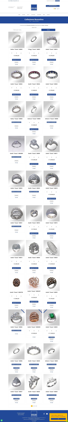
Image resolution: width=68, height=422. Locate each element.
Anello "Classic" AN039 (34, 361)
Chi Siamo (23, 14)
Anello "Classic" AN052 (51, 292)
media (44, 14)
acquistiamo (39, 14)
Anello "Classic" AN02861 (34, 327)
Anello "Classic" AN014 (34, 223)
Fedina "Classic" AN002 (16, 49)
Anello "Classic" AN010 (51, 49)
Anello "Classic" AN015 (51, 223)
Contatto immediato (20, 6)
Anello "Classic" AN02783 (16, 292)
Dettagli (16, 64)
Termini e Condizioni (21, 413)
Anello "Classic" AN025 (51, 327)
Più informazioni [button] (62, 416)
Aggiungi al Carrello (16, 59)
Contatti (48, 14)
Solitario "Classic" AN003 (34, 118)
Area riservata (34, 421)
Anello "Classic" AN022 (34, 188)
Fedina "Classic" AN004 (16, 118)
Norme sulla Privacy (21, 414)
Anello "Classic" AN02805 (16, 153)
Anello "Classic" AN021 (16, 223)
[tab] (11, 53)
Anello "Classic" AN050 (34, 257)
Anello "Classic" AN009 (34, 153)
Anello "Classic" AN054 (51, 257)
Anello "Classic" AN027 (16, 391)
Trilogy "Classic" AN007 (34, 49)
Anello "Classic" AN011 (51, 153)
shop (28, 14)
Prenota (16, 62)
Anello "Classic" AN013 (16, 257)
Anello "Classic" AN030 (51, 391)
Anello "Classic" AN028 (16, 84)
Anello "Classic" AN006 (16, 361)
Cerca (48, 29)
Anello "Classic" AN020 (16, 327)
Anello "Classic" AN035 (34, 391)
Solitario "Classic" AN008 (51, 118)
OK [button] (58, 418)
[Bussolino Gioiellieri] (34, 7)
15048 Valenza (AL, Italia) (11, 6)
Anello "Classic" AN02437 (34, 291)
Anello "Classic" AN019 (51, 188)
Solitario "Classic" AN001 (51, 361)
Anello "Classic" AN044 (34, 84)
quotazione (33, 14)
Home (19, 14)
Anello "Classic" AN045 (51, 84)
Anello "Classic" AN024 (16, 188)
